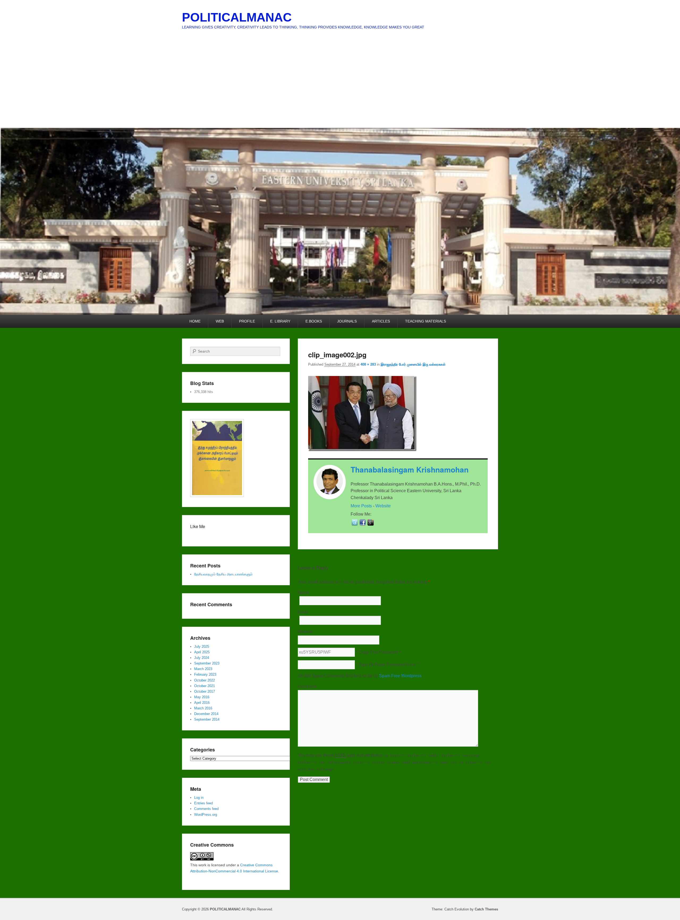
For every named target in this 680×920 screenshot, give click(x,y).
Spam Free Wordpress (400, 676)
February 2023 (205, 674)
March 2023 (203, 669)
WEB (220, 321)
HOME (195, 321)
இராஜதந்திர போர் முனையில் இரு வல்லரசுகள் (413, 364)
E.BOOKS (313, 321)
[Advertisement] (340, 88)
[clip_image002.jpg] (362, 450)
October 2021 (204, 686)
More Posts (361, 506)
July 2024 (201, 658)
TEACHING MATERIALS (425, 321)
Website (383, 506)
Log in (198, 798)
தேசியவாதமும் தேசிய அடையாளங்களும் (223, 574)
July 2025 (201, 647)
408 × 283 (368, 364)
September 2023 (206, 663)
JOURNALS (347, 321)
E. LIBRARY (280, 321)
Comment (307, 686)
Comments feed (206, 809)
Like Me (197, 526)
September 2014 (206, 719)
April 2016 (202, 703)
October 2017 (204, 691)
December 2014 (206, 714)
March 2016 (203, 708)
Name (303, 592)
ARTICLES (381, 321)
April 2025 (202, 652)
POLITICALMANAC (237, 17)
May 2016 (201, 697)
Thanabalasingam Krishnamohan (410, 469)
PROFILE (247, 321)
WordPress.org (205, 815)
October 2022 (204, 680)
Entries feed (203, 803)
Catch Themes (486, 909)
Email (303, 612)
